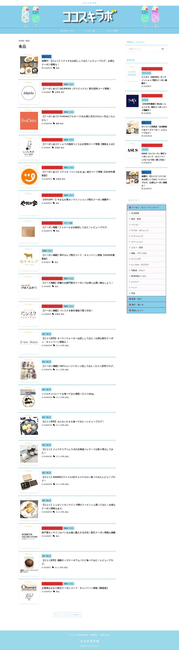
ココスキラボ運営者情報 (78, 635)
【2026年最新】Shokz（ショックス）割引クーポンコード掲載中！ (154, 107)
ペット (134, 287)
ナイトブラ (136, 259)
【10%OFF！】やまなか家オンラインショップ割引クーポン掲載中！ (76, 199)
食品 (57, 68)
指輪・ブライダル (139, 253)
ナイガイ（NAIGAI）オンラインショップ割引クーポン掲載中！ (154, 80)
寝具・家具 (136, 219)
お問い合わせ (105, 635)
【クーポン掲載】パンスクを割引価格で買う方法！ (67, 310)
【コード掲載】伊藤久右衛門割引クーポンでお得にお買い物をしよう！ (77, 282)
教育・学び (137, 299)
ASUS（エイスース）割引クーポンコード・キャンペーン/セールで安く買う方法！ (154, 156)
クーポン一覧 (89, 31)
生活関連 (135, 213)
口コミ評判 (60, 345)
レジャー (135, 282)
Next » (77, 614)
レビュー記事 (111, 31)
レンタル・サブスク (140, 264)
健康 (57, 123)
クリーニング (137, 236)
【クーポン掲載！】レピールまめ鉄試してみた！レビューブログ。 (75, 227)
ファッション (137, 242)
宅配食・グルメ (138, 270)
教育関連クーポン (139, 276)
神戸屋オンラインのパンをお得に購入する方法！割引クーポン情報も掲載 (79, 532)
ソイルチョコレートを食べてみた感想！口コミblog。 (69, 393)
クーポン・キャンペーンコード (145, 207)
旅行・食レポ (137, 304)
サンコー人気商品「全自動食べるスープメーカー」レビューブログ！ (154, 129)
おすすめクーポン (67, 31)
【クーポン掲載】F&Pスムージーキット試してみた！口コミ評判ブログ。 (78, 366)
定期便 (57, 92)
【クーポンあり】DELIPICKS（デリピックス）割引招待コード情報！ (76, 88)
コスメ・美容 (137, 247)
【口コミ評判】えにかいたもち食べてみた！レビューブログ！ (73, 421)
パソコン (135, 224)
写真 (133, 293)
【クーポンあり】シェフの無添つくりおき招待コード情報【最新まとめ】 (79, 144)
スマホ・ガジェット (140, 230)
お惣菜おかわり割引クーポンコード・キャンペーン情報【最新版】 (75, 588)
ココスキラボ (89, 3)
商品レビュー (137, 310)
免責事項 (93, 635)
